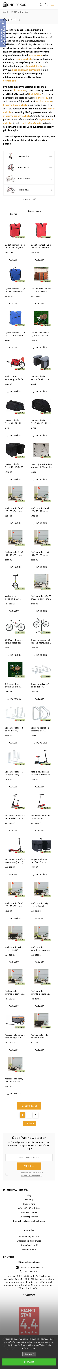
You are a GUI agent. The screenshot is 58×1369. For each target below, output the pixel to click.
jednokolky (41, 98)
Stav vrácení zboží (29, 1245)
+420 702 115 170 (31, 1271)
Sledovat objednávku (29, 1236)
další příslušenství (32, 123)
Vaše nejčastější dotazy (29, 1208)
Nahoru (30, 1123)
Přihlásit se (29, 1166)
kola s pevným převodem (26, 70)
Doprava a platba (29, 1212)
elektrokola (10, 80)
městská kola (35, 66)
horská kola (35, 55)
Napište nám (29, 1204)
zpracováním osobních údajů (31, 1176)
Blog (29, 1195)
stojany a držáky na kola (16, 116)
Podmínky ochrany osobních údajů (29, 1221)
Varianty (14, 259)
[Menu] (52, 5)
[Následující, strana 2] (29, 1115)
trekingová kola (23, 59)
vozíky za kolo (44, 101)
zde (33, 1348)
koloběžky (35, 94)
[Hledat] (41, 4)
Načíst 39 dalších (29, 1106)
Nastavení (29, 1354)
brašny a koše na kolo (15, 105)
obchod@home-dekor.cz (31, 1267)
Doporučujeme (34, 211)
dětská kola (19, 90)
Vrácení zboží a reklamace (29, 1240)
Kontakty (29, 1199)
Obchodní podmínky (29, 1216)
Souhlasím (29, 1362)
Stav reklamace (29, 1249)
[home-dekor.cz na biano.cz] (29, 1321)
